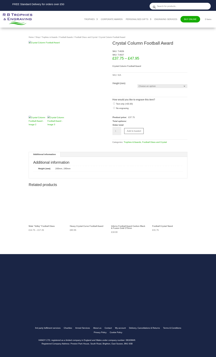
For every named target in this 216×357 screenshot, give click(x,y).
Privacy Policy (100, 332)
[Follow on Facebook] (157, 312)
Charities (68, 328)
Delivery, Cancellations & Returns (144, 328)
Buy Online (190, 19)
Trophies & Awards (50, 37)
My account (120, 328)
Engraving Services (165, 19)
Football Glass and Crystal (86, 37)
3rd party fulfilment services (48, 328)
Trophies (89, 19)
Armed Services (82, 328)
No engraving (122, 108)
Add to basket (134, 131)
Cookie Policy (116, 332)
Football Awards (66, 37)
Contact (108, 328)
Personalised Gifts (137, 19)
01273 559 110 (159, 287)
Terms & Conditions (172, 328)
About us (97, 328)
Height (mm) (119, 83)
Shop (37, 37)
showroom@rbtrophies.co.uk (165, 284)
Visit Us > (158, 295)
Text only (124, 104)
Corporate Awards (112, 19)
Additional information (44, 154)
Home (31, 37)
